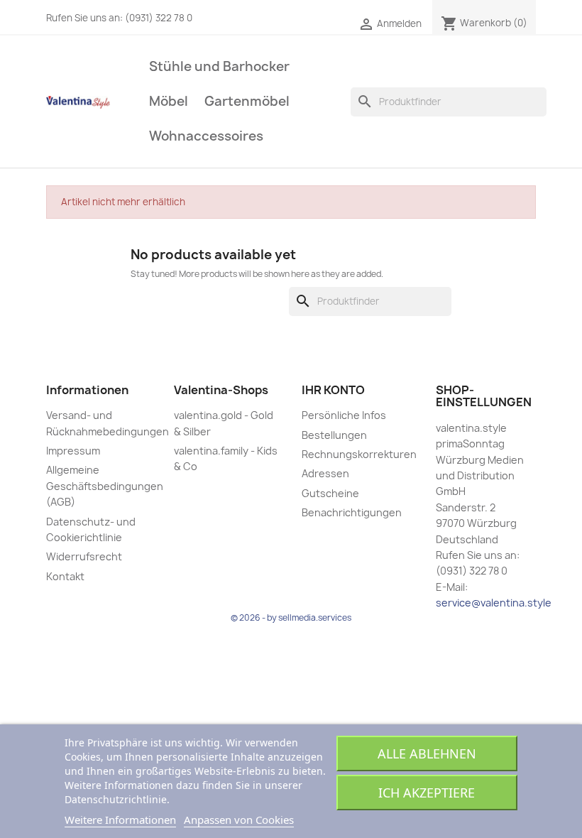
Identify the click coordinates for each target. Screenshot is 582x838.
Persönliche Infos (344, 415)
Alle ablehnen (427, 753)
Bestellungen (334, 435)
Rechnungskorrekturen (359, 454)
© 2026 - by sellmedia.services (291, 617)
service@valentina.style (493, 602)
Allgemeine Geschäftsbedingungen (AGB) (104, 485)
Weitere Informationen (120, 819)
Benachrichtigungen (352, 512)
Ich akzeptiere (426, 792)
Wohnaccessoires (206, 136)
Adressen (325, 473)
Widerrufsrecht (84, 556)
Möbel (168, 101)
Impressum (73, 450)
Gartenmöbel (247, 101)
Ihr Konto (333, 390)
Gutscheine (330, 493)
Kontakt (65, 576)
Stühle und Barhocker (219, 66)
